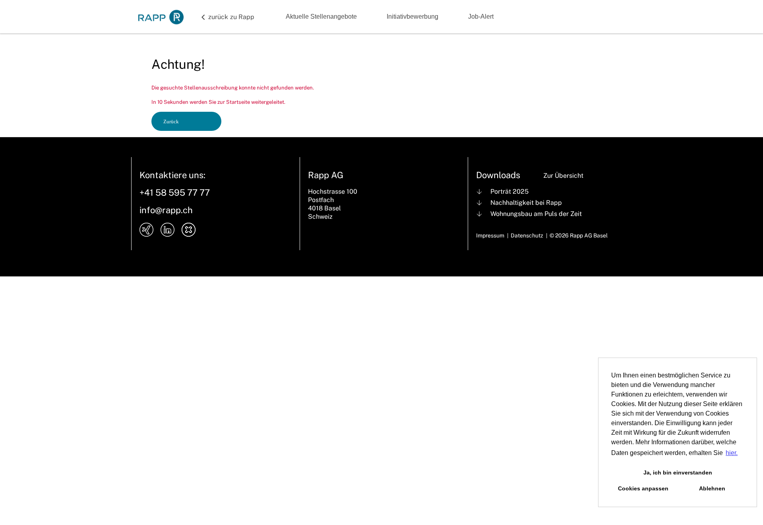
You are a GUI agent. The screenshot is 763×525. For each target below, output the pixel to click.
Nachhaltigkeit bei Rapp (526, 202)
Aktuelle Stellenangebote (321, 16)
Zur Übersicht (563, 175)
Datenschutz (527, 235)
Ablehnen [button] (712, 488)
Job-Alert (481, 16)
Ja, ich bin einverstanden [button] (677, 472)
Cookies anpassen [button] (643, 488)
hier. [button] (732, 452)
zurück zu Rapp (231, 17)
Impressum (490, 235)
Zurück (171, 121)
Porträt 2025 (509, 191)
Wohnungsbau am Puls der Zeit (536, 214)
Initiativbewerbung (412, 16)
